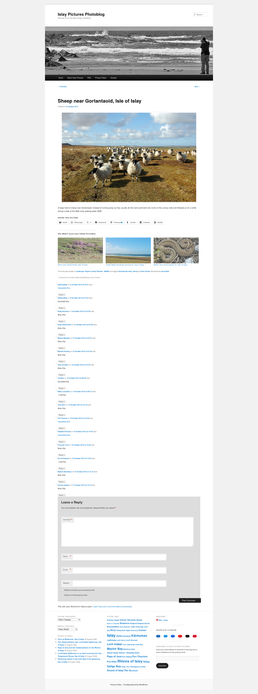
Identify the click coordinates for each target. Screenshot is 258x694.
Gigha (128, 630)
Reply (62, 294)
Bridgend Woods (143, 623)
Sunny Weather (97, 271)
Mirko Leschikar (64, 391)
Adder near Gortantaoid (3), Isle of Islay (170, 264)
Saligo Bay (114, 666)
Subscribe (162, 665)
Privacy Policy (100, 77)
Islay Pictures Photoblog (81, 14)
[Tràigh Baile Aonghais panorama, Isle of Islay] (128, 250)
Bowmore (125, 623)
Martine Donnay (64, 351)
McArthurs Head (129, 649)
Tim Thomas (62, 418)
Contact (114, 77)
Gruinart (142, 630)
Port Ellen (112, 661)
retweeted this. (64, 287)
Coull (146, 627)
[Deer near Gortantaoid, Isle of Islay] (80, 250)
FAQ (89, 77)
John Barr (61, 405)
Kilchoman (139, 635)
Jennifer (61, 378)
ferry (113, 630)
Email (67, 570)
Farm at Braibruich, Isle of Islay (71, 639)
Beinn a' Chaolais (113, 623)
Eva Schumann (63, 458)
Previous (62, 86)
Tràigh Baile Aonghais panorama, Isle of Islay (125, 264)
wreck (135, 670)
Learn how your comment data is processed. (112, 606)
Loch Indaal (114, 644)
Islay (130, 271)
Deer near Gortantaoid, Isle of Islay (73, 264)
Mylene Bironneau (65, 471)
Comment (67, 519)
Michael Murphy (64, 338)
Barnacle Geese (134, 619)
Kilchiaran (126, 636)
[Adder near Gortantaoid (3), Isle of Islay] (176, 250)
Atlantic (123, 620)
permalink (165, 271)
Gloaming (134, 630)
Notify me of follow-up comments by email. (79, 590)
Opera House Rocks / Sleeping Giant (123, 652)
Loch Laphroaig (128, 644)
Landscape (80, 271)
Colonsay (139, 627)
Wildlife (106, 271)
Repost (88, 271)
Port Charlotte (139, 656)
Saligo (146, 661)
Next (197, 86)
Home (60, 77)
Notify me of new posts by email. (76, 595)
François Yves (63, 445)
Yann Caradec (63, 365)
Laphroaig (111, 640)
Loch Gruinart (131, 640)
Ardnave (110, 620)
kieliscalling (62, 284)
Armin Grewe (145, 271)
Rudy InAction (63, 311)
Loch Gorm (120, 640)
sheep (135, 271)
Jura (119, 636)
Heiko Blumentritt (64, 324)
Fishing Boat (120, 630)
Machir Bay (115, 648)
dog (108, 630)
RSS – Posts (163, 620)
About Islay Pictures (75, 77)
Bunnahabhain (125, 627)
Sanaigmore (135, 666)
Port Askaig (127, 656)
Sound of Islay (115, 670)
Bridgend (133, 623)
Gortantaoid (123, 271)
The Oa (128, 670)
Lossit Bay (139, 644)
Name (67, 556)
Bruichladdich (113, 626)
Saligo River (125, 667)
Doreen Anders (63, 485)
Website (66, 583)
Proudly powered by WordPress (135, 684)
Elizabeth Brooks (64, 431)
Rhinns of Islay (130, 661)
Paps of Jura (114, 656)
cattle (133, 627)
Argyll (116, 620)
